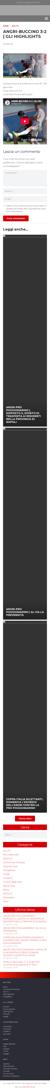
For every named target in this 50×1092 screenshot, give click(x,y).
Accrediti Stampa (10, 1069)
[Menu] (46, 18)
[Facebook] (48, 3)
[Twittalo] (38, 51)
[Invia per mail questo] (25, 51)
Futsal (6, 874)
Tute (5, 1046)
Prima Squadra (9, 1009)
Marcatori (7, 1034)
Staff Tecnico (8, 1012)
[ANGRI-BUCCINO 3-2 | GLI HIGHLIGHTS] (25, 55)
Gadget (6, 1054)
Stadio (5, 1017)
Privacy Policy (8, 1074)
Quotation (8, 897)
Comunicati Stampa (14, 862)
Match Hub (9, 886)
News (6, 889)
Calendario (7, 1026)
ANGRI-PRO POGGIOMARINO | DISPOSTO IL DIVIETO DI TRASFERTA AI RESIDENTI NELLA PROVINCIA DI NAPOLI (25, 919)
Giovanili (8, 878)
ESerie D (7, 858)
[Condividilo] (31, 51)
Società (6, 1007)
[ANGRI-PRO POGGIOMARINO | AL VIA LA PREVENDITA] (25, 524)
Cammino (7, 1029)
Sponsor (6, 1064)
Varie (5, 901)
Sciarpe (6, 1049)
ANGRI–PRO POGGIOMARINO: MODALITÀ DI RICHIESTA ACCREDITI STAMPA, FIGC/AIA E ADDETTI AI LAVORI (25, 952)
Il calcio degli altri (12, 882)
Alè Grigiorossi (11, 854)
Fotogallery (9, 870)
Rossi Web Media (28, 1087)
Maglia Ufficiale (9, 1044)
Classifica (6, 1031)
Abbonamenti (8, 1066)
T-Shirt (5, 1051)
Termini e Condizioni (11, 1076)
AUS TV (7, 851)
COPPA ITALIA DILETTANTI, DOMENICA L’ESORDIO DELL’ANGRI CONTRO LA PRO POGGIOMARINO (25, 940)
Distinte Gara (10, 866)
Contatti (6, 1071)
